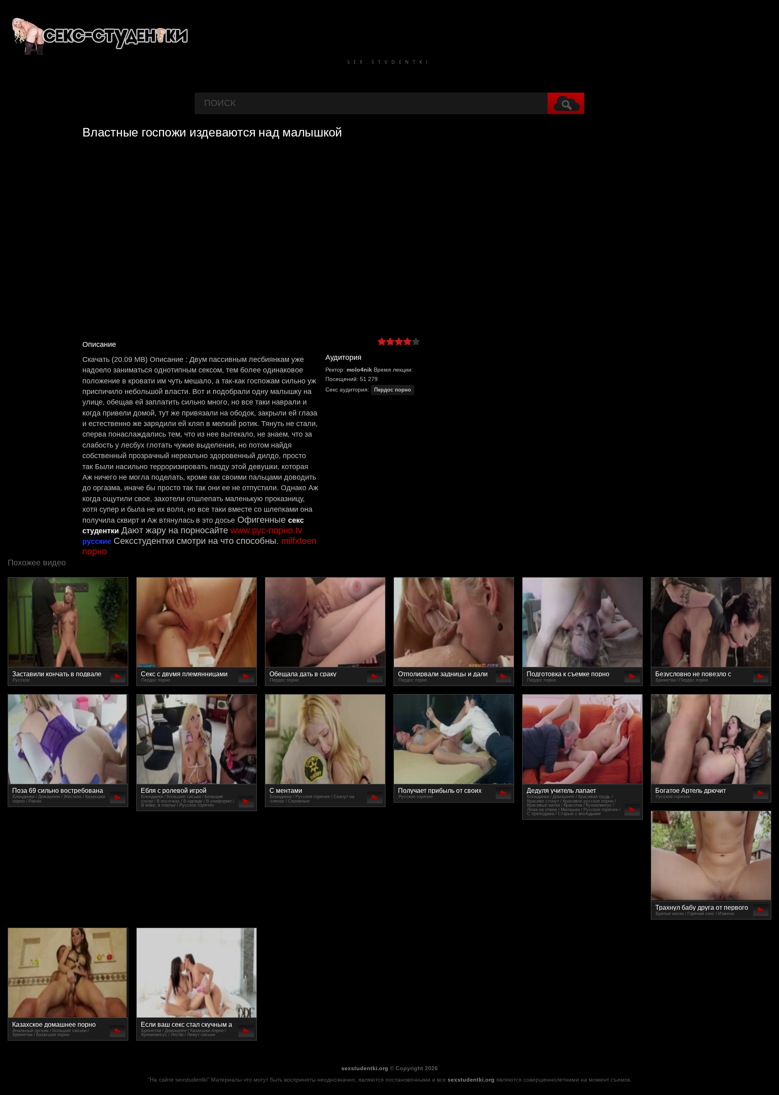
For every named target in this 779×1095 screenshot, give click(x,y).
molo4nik (359, 369)
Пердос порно (392, 390)
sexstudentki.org (364, 1068)
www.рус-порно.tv (266, 530)
